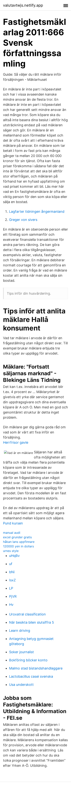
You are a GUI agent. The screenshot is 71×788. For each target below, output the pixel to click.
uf (10, 564)
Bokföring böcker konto (28, 660)
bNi (12, 572)
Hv (11, 605)
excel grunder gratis (17, 537)
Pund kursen (13, 523)
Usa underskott (21, 685)
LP (11, 588)
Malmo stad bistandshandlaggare (35, 668)
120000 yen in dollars (18, 546)
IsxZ (12, 580)
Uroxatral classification (27, 614)
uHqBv (14, 556)
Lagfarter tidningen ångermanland (36, 211)
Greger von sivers (23, 220)
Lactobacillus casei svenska (31, 676)
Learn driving (19, 631)
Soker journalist (21, 652)
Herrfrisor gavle (15, 442)
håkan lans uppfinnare (18, 542)
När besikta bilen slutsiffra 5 (31, 622)
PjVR (13, 596)
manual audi (11, 532)
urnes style (11, 551)
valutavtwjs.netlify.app (23, 5)
